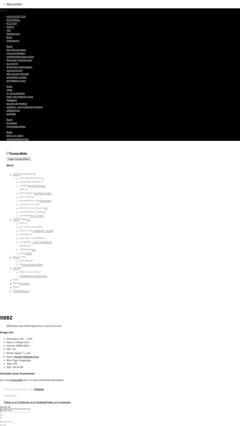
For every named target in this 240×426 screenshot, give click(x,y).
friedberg (12, 100)
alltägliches (13, 110)
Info (9, 30)
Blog (9, 37)
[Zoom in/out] (11, 421)
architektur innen (16, 81)
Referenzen (13, 34)
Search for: (5, 407)
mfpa (9, 90)
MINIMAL (39, 389)
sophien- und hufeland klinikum (25, 107)
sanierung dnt (14, 70)
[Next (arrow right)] (4, 425)
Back (9, 46)
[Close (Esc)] (1, 421)
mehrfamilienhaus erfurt (20, 56)
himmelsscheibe (16, 126)
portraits (11, 114)
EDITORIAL (13, 20)
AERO (10, 27)
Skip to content (14, 4)
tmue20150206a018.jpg (26, 356)
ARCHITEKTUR (16, 16)
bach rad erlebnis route (20, 97)
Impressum (13, 40)
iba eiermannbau (16, 50)
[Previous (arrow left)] (1, 425)
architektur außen (17, 77)
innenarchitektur (16, 53)
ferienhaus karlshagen (19, 67)
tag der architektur (17, 103)
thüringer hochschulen (19, 60)
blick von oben (15, 135)
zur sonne (12, 63)
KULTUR (12, 23)
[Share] (4, 421)
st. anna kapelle (16, 93)
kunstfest (12, 123)
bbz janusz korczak (18, 74)
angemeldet (16, 380)
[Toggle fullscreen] (8, 421)
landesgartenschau (18, 139)
